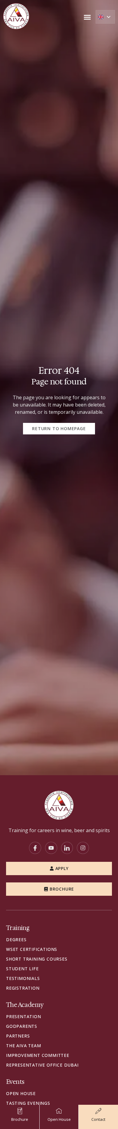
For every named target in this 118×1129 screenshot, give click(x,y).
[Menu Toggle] (87, 17)
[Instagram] (83, 848)
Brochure (62, 889)
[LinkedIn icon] (67, 848)
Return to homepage (59, 428)
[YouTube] (51, 848)
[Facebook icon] (35, 848)
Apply (62, 868)
